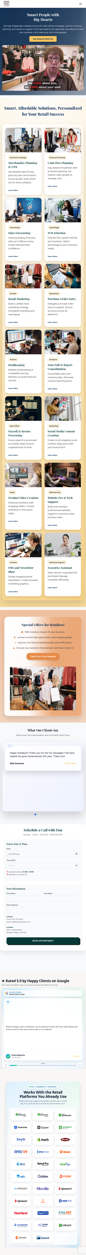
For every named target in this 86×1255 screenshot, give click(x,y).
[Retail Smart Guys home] (6, 3)
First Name (10, 893)
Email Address (12, 905)
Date (8, 849)
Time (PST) (11, 860)
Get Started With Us (43, 39)
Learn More (13, 190)
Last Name (48, 893)
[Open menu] (81, 4)
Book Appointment (43, 941)
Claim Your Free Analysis (43, 656)
